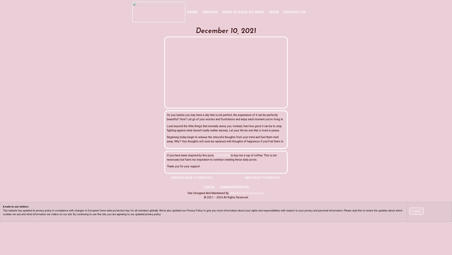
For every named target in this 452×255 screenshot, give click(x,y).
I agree (417, 211)
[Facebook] (310, 12)
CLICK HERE (222, 155)
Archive (210, 12)
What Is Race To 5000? (243, 12)
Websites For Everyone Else (247, 193)
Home (192, 12)
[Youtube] (317, 12)
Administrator (234, 187)
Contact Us (294, 12)
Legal (209, 187)
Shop (274, 12)
